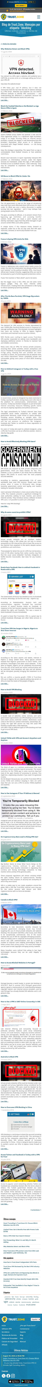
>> (18, 11)
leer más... (4, 100)
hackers (15, 1366)
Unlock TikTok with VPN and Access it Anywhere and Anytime (21, 739)
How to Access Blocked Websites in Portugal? (18, 963)
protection (7, 1358)
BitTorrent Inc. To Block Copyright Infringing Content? (18, 1211)
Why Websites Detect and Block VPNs (15, 49)
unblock (11, 1363)
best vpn (22, 1358)
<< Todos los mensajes (8, 44)
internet (10, 1366)
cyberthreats (35, 1363)
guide (36, 1360)
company (24, 1360)
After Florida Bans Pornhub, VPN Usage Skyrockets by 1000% (20, 297)
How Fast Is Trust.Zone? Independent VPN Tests (20, 1323)
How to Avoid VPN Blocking (11, 689)
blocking (36, 1358)
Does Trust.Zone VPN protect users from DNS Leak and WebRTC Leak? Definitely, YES (21, 1313)
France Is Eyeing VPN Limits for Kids (14, 239)
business (31, 1360)
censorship (29, 1358)
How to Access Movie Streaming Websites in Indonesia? (17, 1244)
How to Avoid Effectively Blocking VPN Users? (18, 441)
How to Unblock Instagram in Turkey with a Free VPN (19, 370)
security (17, 1363)
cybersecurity (10, 1360)
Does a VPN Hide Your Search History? (16, 1297)
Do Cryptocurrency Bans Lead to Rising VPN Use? (19, 837)
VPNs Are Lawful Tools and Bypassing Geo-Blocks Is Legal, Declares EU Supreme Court (21, 1335)
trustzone (22, 1366)
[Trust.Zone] (12, 17)
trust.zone (30, 1365)
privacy (19, 1360)
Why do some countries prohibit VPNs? (16, 512)
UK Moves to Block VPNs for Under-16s (15, 176)
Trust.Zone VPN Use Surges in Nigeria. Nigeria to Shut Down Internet (19, 629)
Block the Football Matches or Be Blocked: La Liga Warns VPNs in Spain (20, 107)
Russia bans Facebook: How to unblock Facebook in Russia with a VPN (20, 568)
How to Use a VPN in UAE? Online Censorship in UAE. (21, 1002)
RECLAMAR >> (21, 5)
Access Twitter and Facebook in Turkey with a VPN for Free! (20, 1156)
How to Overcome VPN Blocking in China (16, 1107)
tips (13, 1358)
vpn (6, 1362)
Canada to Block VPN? (9, 900)
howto (17, 1358)
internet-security (26, 1363)
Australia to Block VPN (9, 1057)
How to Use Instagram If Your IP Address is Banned (20, 793)
